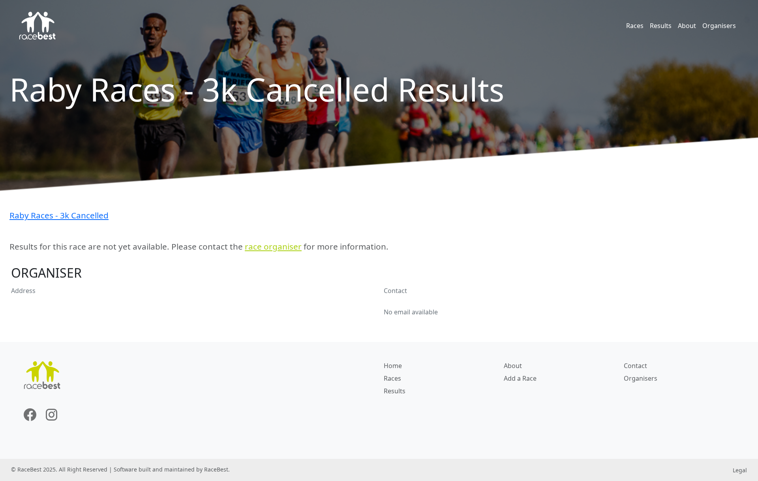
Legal (740, 470)
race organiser (273, 246)
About (687, 25)
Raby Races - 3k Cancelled (59, 215)
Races (635, 25)
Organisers (719, 25)
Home (393, 365)
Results (661, 25)
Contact (635, 365)
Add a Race (520, 378)
